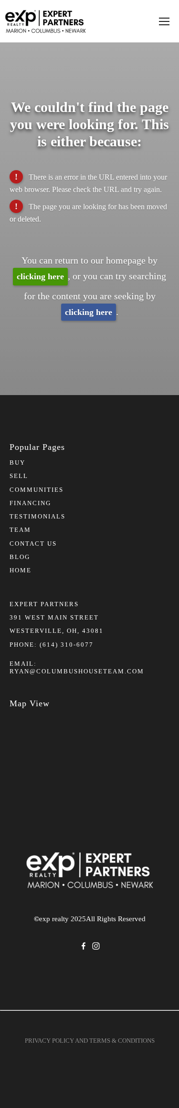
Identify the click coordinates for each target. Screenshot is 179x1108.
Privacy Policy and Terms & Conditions (90, 1040)
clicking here (40, 276)
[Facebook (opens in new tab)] (83, 946)
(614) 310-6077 (67, 644)
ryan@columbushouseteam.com (77, 671)
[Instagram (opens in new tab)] (96, 946)
